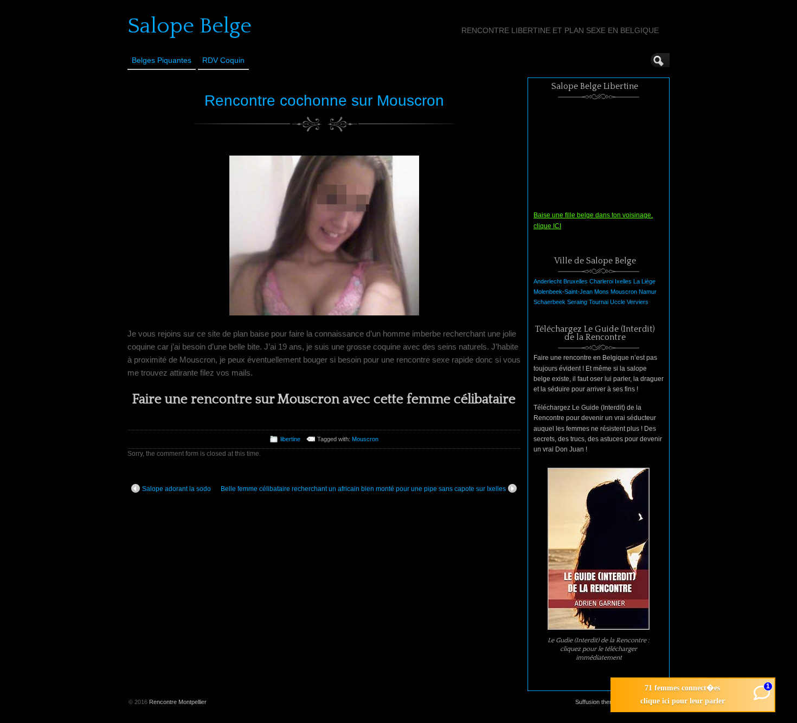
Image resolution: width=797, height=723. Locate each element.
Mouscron (365, 439)
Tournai (598, 302)
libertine (290, 439)
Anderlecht (548, 281)
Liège (648, 281)
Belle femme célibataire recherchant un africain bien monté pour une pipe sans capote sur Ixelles (363, 489)
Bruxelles (575, 281)
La (636, 281)
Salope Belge (189, 26)
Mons (601, 291)
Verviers (637, 302)
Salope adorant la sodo (176, 489)
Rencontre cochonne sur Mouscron (324, 100)
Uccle (617, 302)
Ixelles (623, 281)
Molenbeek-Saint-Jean (563, 291)
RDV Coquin (223, 60)
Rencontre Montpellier (178, 702)
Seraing (577, 302)
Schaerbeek (549, 302)
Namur (648, 291)
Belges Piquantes (161, 60)
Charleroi (601, 281)
